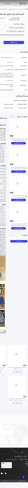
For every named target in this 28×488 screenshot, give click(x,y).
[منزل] (22, 3)
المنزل (13, 3)
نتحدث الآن (14, 42)
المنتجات (7, 3)
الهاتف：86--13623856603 (20, 456)
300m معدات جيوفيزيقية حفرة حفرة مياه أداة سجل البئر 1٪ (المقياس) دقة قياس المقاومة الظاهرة (19, 225)
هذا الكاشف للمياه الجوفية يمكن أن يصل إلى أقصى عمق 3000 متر (17, 368)
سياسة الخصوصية (22, 480)
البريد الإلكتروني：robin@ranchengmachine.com (15, 459)
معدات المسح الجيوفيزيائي (12, 9)
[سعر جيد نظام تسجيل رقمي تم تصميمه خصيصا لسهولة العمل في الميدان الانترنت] (18, 184)
